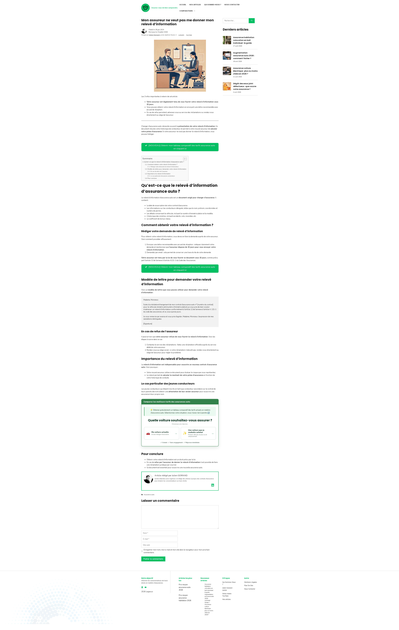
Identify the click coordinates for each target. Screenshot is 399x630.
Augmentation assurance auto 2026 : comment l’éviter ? (244, 55)
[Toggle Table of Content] (184, 159)
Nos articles (195, 5)
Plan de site (248, 585)
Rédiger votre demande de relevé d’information (164, 167)
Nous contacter (232, 5)
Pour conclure (152, 178)
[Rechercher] (252, 20)
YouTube (189, 35)
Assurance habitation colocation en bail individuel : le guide (243, 40)
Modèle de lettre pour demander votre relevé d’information (167, 169)
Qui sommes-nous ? (212, 5)
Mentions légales (250, 582)
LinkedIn (181, 35)
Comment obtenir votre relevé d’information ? (162, 164)
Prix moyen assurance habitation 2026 (185, 598)
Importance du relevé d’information (159, 174)
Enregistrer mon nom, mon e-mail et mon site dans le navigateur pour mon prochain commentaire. (177, 551)
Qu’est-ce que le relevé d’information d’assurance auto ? (164, 162)
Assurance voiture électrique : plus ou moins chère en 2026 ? (245, 71)
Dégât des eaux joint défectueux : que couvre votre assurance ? (244, 86)
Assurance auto (149, 495)
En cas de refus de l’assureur (159, 171)
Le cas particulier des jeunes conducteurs (163, 176)
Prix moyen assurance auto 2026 (185, 587)
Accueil (182, 5)
